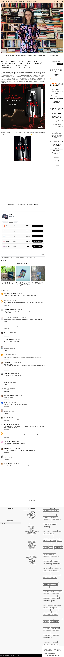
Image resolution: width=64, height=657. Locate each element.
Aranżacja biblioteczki (31, 514)
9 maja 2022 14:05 (15, 424)
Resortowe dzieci (46, 593)
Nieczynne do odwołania (53, 570)
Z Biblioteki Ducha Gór (54, 644)
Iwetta (6, 332)
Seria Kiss (54, 600)
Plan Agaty (55, 584)
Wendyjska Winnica (54, 628)
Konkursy (32, 528)
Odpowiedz (6, 297)
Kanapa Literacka (31, 526)
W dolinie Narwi (46, 628)
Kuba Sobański (46, 556)
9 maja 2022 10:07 (19, 395)
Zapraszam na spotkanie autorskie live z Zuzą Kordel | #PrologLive (56, 109)
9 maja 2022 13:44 (11, 417)
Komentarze (54, 78)
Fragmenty (20, 67)
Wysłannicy (54, 642)
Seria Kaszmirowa (47, 600)
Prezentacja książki (32, 540)
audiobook (32, 565)
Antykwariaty (31, 513)
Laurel (5, 354)
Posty (52, 77)
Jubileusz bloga (31, 525)
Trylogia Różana (46, 623)
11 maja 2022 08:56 (16, 463)
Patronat (26, 67)
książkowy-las (8, 448)
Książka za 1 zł (32, 529)
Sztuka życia (46, 614)
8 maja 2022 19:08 (23, 317)
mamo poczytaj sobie (57, 163)
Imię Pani (58, 540)
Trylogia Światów (55, 623)
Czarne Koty (46, 524)
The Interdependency (54, 621)
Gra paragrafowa (31, 524)
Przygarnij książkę (32, 542)
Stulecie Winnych (47, 612)
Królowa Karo (7, 339)
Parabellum (53, 577)
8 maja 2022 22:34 (18, 362)
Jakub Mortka (54, 542)
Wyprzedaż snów (46, 642)
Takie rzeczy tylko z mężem (48, 616)
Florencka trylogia (47, 538)
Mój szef (45, 570)
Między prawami (46, 568)
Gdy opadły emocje (56, 538)
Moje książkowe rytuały (32, 533)
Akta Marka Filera (54, 510)
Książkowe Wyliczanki (57, 113)
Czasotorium (46, 526)
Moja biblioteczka (31, 532)
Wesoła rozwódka (47, 630)
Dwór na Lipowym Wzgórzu (48, 533)
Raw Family (59, 591)
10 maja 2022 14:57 (17, 456)
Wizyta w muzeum (31, 558)
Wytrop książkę (31, 560)
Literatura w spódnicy (56, 563)
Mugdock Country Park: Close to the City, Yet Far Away (56, 135)
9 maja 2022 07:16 (15, 373)
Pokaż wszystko (60, 126)
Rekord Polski (32, 547)
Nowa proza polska (47, 575)
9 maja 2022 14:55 (12, 433)
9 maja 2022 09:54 (10, 388)
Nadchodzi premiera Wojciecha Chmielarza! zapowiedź (56, 100)
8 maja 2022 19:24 (20, 325)
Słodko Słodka (8, 463)
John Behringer (58, 545)
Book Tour (32, 518)
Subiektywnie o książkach (57, 105)
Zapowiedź (32, 563)
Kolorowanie (31, 527)
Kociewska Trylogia (57, 547)
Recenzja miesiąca (31, 544)
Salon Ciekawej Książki (31, 549)
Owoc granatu (46, 577)
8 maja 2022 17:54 (12, 300)
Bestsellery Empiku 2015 (31, 515)
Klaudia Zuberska (8, 362)
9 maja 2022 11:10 (12, 402)
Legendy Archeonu (47, 561)
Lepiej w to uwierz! (47, 563)
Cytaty (31, 519)
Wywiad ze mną (32, 561)
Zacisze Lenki (7, 424)
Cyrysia (6, 402)
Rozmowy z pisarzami (21, 55)
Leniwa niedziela (55, 561)
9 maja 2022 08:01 (16, 380)
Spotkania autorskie (53, 55)
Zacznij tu (14, 1)
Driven (59, 531)
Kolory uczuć (52, 549)
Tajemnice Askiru (53, 614)
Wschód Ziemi (55, 635)
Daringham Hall (46, 531)
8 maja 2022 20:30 (15, 339)
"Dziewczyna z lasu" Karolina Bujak (56, 123)
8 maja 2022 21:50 (12, 354)
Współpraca (22, 1)
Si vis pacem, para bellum (57, 91)
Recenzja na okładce (32, 545)
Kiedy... (51, 547)
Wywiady (31, 562)
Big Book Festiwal (31, 516)
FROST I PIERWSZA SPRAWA (57, 153)
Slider (30, 67)
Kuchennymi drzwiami (55, 556)
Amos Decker (54, 512)
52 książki (32, 511)
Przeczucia (52, 591)
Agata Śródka (46, 510)
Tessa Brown (46, 621)
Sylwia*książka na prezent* (11, 317)
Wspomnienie (31, 559)
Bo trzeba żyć (46, 517)
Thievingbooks (7, 380)
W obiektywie (31, 555)
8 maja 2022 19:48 (12, 332)
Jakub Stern (46, 545)
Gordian (45, 540)
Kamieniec (45, 547)
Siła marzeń (56, 165)
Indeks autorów (32, 55)
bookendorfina (56, 150)
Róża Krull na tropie (55, 593)
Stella (51, 607)
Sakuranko (56, 157)
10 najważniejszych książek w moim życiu (31, 510)
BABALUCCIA (7, 346)
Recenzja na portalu (32, 546)
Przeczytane (42, 55)
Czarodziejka (52, 524)
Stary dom (45, 607)
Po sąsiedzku (46, 586)
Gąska (5, 417)
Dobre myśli (54, 531)
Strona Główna (5, 1)
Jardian (6, 300)
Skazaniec (50, 605)
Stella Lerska (56, 607)
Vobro (57, 93)
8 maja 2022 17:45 (18, 293)
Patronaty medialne (32, 1)
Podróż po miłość (53, 586)
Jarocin (51, 545)
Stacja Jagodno (57, 605)
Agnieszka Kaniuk (8, 441)
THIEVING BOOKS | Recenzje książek (56, 121)
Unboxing (32, 554)
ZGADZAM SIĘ (57, 655)
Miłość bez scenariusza (56, 568)
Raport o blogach (31, 543)
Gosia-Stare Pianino (9, 395)
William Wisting (55, 630)
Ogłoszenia (31, 534)
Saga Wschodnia (46, 598)
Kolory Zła (45, 549)
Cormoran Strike (47, 519)
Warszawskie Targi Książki (31, 557)
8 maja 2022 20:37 (14, 346)
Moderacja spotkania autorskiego (32, 531)
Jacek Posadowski (47, 542)
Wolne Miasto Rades (47, 635)
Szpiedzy (53, 612)
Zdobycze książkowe (32, 564)
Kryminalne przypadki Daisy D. (49, 554)
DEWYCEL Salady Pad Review (56, 159)
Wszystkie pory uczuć (47, 637)
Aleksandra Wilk (46, 512)
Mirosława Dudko (8, 309)
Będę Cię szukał (53, 517)
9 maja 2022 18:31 (16, 448)
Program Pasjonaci (32, 541)
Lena (5, 388)
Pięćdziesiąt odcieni (47, 584)
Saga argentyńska (55, 598)
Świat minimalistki (9, 293)
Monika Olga (7, 373)
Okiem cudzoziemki (56, 575)
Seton (45, 605)
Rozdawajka (31, 548)
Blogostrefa (31, 517)
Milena (5, 433)
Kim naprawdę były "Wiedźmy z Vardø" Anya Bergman (57, 116)
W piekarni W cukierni (31, 556)
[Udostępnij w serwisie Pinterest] (6, 261)
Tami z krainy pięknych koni (48, 619)
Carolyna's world (8, 456)
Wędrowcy (45, 644)
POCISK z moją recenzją (31, 535)
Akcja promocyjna (31, 512)
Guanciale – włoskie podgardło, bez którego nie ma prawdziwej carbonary (56, 144)
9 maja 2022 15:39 (17, 441)
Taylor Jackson (58, 619)
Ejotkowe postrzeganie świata (56, 96)
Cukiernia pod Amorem (56, 519)
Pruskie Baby (46, 591)
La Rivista (32, 530)
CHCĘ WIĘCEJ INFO (50, 655)
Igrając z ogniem (52, 540)
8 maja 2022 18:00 (17, 309)
